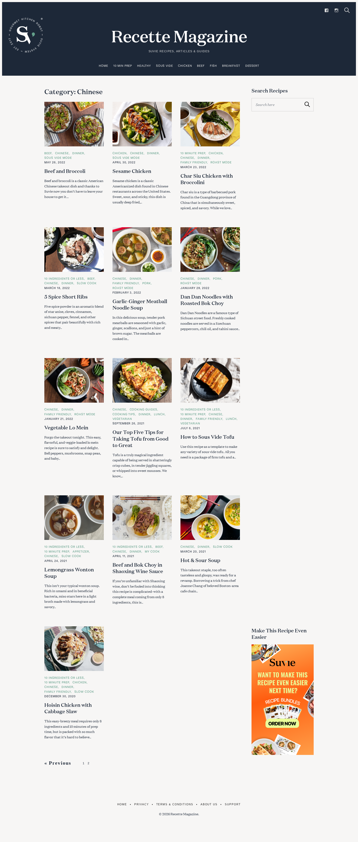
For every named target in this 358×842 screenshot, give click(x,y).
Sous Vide (164, 65)
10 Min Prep (122, 65)
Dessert (252, 65)
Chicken (185, 65)
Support (233, 804)
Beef (200, 65)
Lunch (159, 414)
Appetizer (81, 551)
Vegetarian (122, 418)
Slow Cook (87, 283)
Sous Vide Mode (58, 157)
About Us (209, 804)
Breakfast (231, 65)
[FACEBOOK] (326, 10)
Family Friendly (193, 162)
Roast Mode (221, 162)
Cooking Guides (143, 409)
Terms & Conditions (174, 804)
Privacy (141, 804)
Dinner (78, 153)
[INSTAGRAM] (336, 10)
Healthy (144, 65)
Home (103, 65)
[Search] (347, 10)
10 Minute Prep (192, 153)
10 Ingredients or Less (64, 278)
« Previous (57, 763)
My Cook (152, 551)
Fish (213, 65)
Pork (146, 283)
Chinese (62, 153)
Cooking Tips (123, 414)
